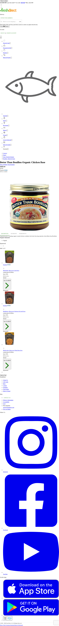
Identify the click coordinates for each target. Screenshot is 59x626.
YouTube (5, 574)
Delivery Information (8, 400)
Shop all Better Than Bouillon (7, 164)
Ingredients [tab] (22, 233)
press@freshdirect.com (8, 407)
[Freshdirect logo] (8, 11)
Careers (5, 385)
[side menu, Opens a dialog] (1, 7)
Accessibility (6, 402)
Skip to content (4, 1)
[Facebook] (31, 528)
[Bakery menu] (7, 130)
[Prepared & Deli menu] (11, 48)
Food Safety (6, 389)
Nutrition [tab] (14, 233)
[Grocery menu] (11, 140)
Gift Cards (5, 382)
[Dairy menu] (6, 121)
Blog (4, 383)
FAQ (4, 403)
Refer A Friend (6, 391)
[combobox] (10, 21)
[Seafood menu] (7, 116)
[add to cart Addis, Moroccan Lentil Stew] (4, 267)
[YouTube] (31, 572)
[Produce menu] (7, 53)
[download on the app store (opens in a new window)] (31, 598)
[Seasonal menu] (8, 149)
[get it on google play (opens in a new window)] (31, 615)
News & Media (7, 409)
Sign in (3, 33)
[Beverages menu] (8, 125)
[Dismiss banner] (1, 5)
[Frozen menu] (7, 135)
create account (11, 33)
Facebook (5, 530)
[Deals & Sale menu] (10, 43)
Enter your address (7, 18)
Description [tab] (4, 233)
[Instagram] (31, 470)
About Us (5, 380)
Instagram (5, 471)
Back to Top (3, 375)
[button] (29, 202)
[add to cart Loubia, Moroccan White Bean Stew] (4, 347)
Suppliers (5, 387)
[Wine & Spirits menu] (10, 145)
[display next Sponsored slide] (3, 245)
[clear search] (20, 21)
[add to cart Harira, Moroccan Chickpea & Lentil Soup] (4, 308)
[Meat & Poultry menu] (11, 57)
